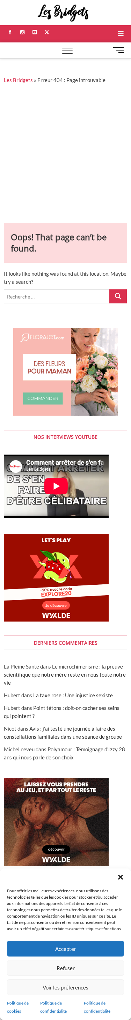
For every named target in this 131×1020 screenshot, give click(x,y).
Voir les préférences (65, 987)
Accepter (65, 949)
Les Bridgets (18, 80)
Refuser (66, 968)
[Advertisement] (65, 153)
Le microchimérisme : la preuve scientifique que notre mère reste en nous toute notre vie (65, 674)
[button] (120, 877)
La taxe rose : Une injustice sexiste (73, 695)
